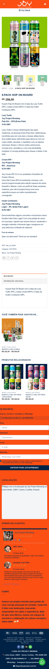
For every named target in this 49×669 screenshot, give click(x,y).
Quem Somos (28, 641)
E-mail (2, 442)
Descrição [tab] (8, 276)
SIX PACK (13, 249)
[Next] (43, 45)
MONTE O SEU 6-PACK (11, 349)
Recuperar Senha (14, 641)
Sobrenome (4, 433)
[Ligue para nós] (30, 647)
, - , (24, 655)
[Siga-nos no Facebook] (18, 647)
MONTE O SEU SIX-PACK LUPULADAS (11, 396)
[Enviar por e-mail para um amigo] (17, 258)
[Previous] (6, 45)
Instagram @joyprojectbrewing (29, 662)
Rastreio (30, 639)
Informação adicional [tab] (14, 281)
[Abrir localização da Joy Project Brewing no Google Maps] (24, 502)
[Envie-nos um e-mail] (26, 647)
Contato (39, 641)
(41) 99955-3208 (35, 659)
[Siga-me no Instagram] (22, 647)
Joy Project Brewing (14, 253)
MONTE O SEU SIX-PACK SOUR (35, 396)
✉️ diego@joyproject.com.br (24, 666)
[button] (4, 4)
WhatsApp (3, 452)
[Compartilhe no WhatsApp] (4, 258)
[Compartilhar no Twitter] (13, 258)
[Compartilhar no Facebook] (8, 258)
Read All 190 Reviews (12, 584)
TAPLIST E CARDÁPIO (33, 638)
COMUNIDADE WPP (10, 639)
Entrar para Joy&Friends (24, 468)
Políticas (25, 643)
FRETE (21, 639)
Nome (2, 423)
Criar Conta (40, 639)
